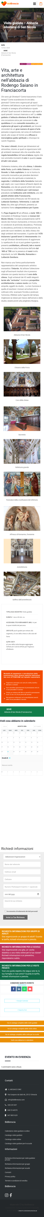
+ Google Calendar (22, 1001)
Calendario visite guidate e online (17, 1131)
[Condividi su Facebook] (13, 988)
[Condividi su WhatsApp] (24, 988)
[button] (34, 4)
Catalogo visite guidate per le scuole (18, 1143)
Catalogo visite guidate (13, 1135)
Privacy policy (10, 1176)
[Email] (30, 988)
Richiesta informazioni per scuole (17, 1168)
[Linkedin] (18, 988)
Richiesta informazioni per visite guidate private (20, 1159)
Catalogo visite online (13, 1139)
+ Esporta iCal (22, 1010)
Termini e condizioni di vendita (16, 1181)
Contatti (8, 1172)
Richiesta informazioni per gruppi (17, 1164)
